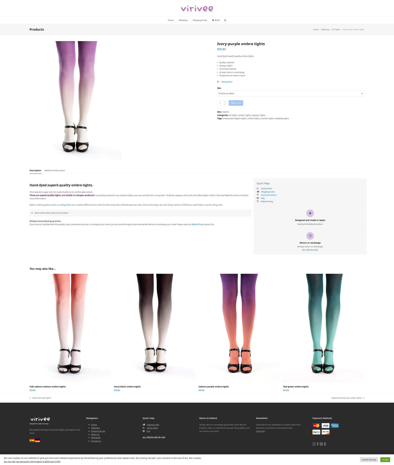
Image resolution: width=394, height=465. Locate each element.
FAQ (244, 195)
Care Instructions (268, 195)
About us (95, 434)
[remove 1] (224, 104)
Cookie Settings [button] (369, 459)
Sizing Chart (226, 81)
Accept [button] (385, 459)
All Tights (233, 115)
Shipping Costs (268, 191)
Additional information (54, 170)
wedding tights (282, 118)
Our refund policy (310, 249)
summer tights (267, 118)
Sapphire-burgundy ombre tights (346, 398)
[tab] (35, 170)
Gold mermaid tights (40, 398)
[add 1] (224, 101)
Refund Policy (198, 224)
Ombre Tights (244, 115)
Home (94, 424)
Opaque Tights (258, 115)
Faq (148, 431)
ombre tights (254, 118)
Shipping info (153, 424)
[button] (216, 20)
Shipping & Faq (98, 431)
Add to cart (236, 102)
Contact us (96, 441)
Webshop (95, 428)
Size (219, 88)
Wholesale (96, 437)
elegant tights (240, 118)
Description (35, 170)
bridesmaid (228, 118)
